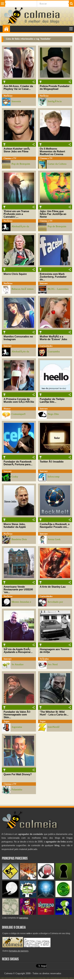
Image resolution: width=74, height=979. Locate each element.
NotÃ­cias (8, 95)
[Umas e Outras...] (10, 914)
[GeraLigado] (28, 896)
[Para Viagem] (10, 878)
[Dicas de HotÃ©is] (46, 878)
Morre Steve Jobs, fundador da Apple (15, 525)
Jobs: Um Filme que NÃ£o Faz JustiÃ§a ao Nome (53, 214)
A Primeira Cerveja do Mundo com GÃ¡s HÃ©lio (19, 400)
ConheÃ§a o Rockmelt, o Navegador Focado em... (55, 525)
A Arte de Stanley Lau (53, 586)
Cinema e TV (10, 158)
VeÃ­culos (44, 659)
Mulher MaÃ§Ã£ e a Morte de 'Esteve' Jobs (53, 338)
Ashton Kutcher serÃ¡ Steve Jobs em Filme (17, 150)
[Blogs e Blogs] (63, 896)
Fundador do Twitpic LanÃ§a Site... (52, 400)
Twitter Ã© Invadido (52, 461)
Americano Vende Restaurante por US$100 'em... (18, 589)
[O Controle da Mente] (46, 896)
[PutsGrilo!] (63, 914)
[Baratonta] (28, 914)
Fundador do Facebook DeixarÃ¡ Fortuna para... (18, 463)
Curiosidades (46, 346)
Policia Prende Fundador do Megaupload (55, 87)
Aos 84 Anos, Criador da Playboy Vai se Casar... (18, 87)
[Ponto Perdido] (63, 878)
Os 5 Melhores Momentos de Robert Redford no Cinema (52, 151)
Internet (43, 283)
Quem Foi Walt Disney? (18, 774)
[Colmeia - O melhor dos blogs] (13, 23)
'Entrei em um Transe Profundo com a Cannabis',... (16, 214)
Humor (7, 408)
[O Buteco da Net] (46, 914)
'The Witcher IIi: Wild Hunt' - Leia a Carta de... (54, 713)
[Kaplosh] (28, 878)
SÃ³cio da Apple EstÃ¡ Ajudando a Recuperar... (18, 650)
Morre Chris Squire (15, 274)
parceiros (23, 918)
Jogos (6, 721)
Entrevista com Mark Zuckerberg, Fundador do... (53, 277)
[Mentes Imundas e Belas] (10, 896)
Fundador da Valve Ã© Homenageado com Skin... (17, 714)
